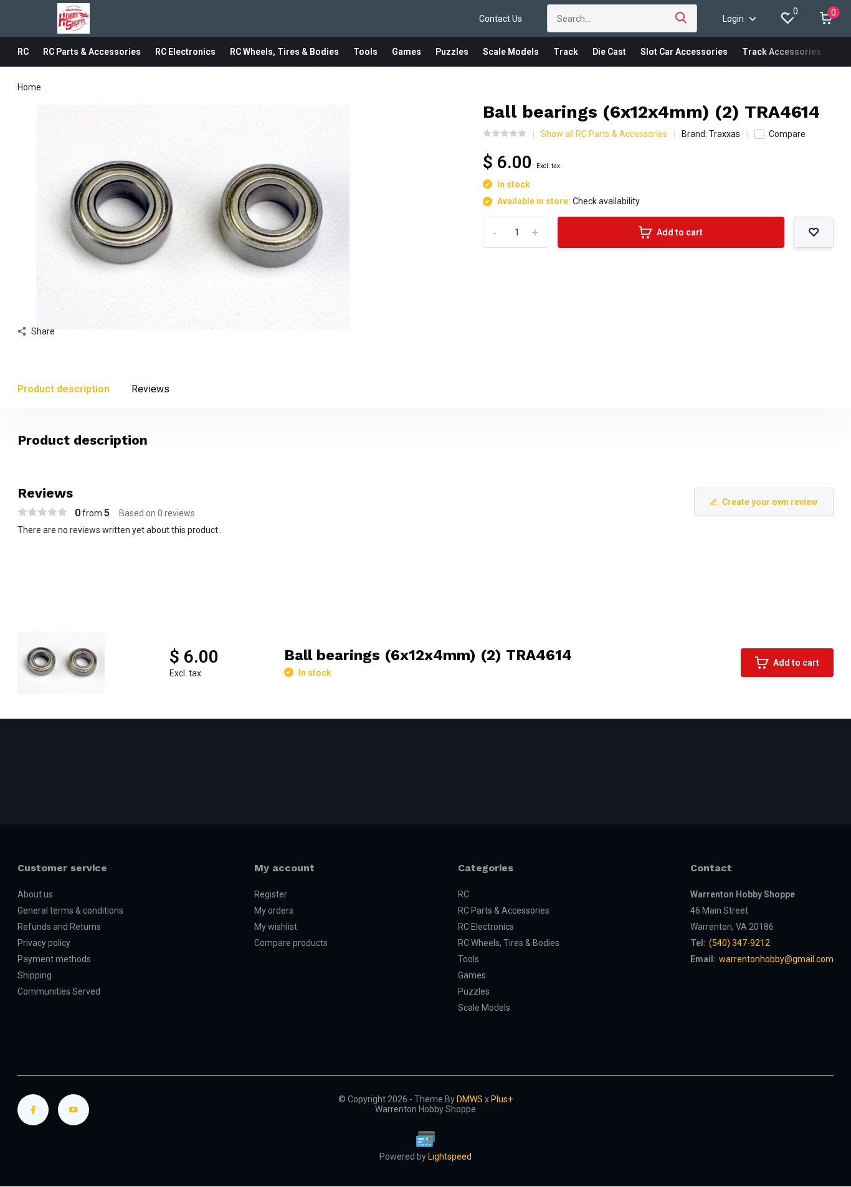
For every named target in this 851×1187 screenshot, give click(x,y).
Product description (63, 389)
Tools (365, 52)
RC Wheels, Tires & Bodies (284, 52)
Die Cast (609, 52)
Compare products (291, 943)
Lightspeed (450, 1156)
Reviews (150, 389)
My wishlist (275, 927)
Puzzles (451, 52)
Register (270, 894)
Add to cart (680, 232)
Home (29, 87)
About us (35, 894)
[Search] (681, 18)
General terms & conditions (70, 910)
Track (565, 52)
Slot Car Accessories (684, 52)
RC (23, 52)
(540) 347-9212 (739, 943)
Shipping (34, 975)
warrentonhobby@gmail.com (776, 959)
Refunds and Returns (59, 927)
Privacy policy (43, 943)
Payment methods (54, 959)
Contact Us (500, 19)
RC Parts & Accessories (92, 52)
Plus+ (502, 1099)
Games (406, 52)
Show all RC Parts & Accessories (604, 134)
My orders (273, 910)
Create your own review (769, 502)
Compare (787, 134)
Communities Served (58, 991)
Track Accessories (781, 52)
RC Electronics (185, 52)
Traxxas (724, 134)
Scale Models (511, 52)
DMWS (470, 1099)
